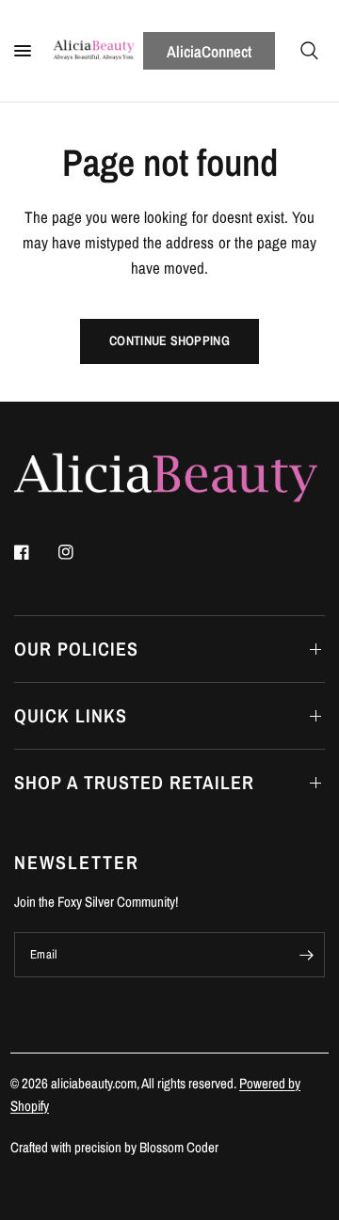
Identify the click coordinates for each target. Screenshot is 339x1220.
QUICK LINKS (70, 715)
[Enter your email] (306, 954)
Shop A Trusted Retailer (134, 782)
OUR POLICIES (76, 648)
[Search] (309, 51)
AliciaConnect (209, 51)
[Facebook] (35, 552)
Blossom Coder (178, 1147)
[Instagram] (79, 552)
